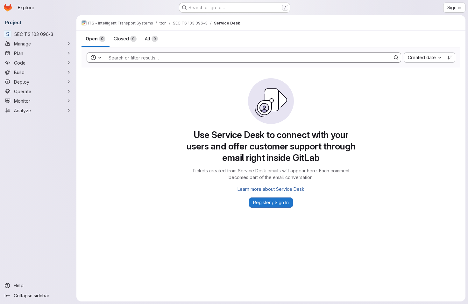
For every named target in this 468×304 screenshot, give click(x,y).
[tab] (96, 39)
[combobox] (424, 57)
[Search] (396, 57)
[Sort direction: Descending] (450, 57)
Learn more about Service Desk (271, 189)
